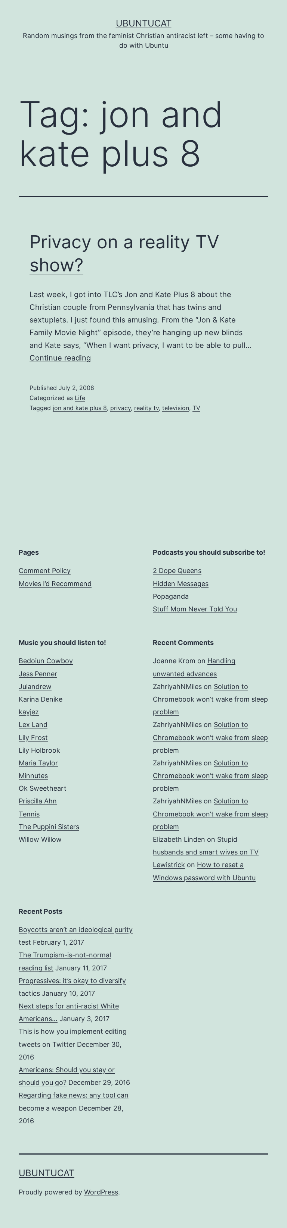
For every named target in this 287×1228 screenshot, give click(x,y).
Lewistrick (169, 865)
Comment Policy (45, 570)
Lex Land (33, 724)
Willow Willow (40, 839)
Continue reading (60, 357)
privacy (120, 408)
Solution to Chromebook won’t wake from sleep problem (210, 699)
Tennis (29, 814)
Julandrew (35, 686)
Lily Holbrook (39, 750)
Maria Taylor (38, 763)
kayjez (29, 712)
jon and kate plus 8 (80, 408)
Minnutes (33, 776)
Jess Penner (38, 674)
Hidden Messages (181, 584)
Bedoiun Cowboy (46, 661)
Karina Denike (40, 699)
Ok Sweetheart (43, 788)
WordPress (101, 1192)
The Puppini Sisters (49, 827)
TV (196, 408)
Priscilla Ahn (38, 801)
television (175, 408)
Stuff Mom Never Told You (195, 609)
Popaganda (171, 596)
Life (80, 398)
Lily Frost (33, 737)
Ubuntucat (144, 23)
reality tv (146, 408)
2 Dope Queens (177, 570)
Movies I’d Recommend (55, 584)
